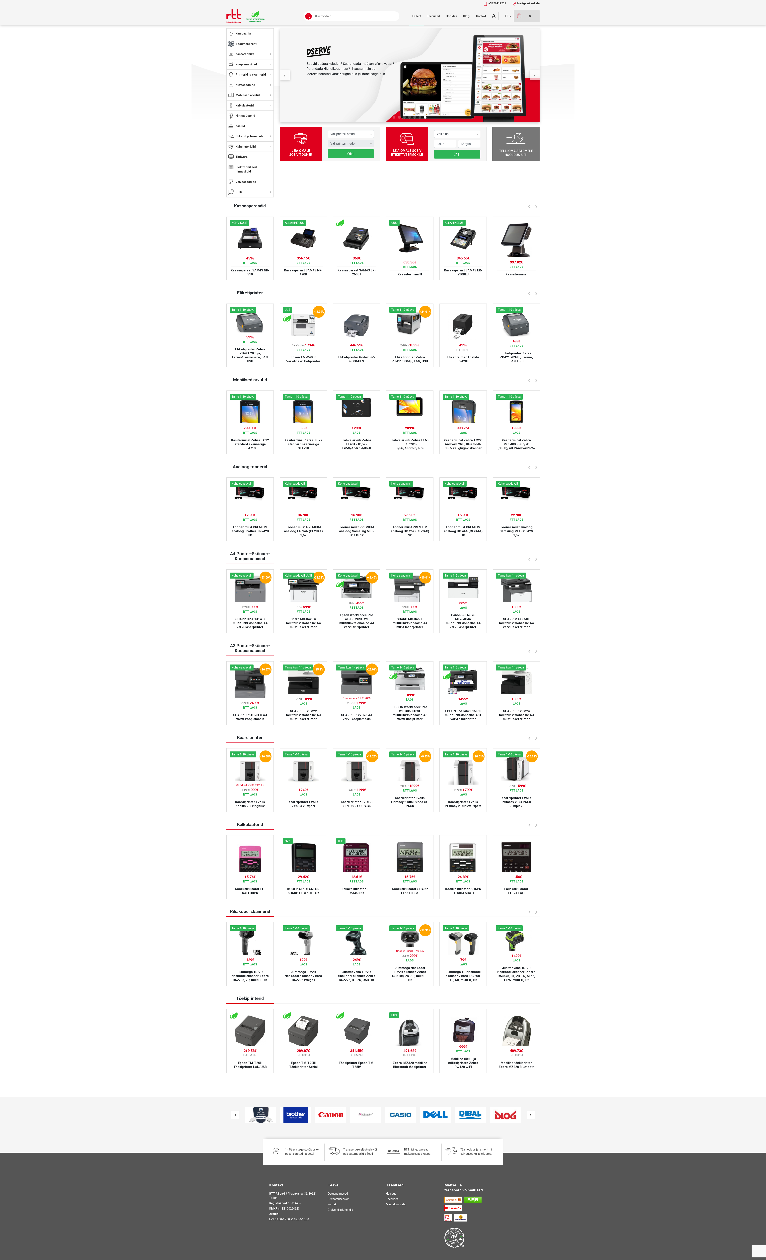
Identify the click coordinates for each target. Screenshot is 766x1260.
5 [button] (415, 117)
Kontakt (481, 16)
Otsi (350, 153)
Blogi (466, 16)
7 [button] (425, 117)
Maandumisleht (396, 1204)
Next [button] (535, 75)
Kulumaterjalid (246, 146)
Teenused (433, 16)
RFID (239, 192)
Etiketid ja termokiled (250, 136)
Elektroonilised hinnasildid (246, 169)
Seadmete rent (246, 44)
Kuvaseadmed (245, 85)
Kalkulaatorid (245, 105)
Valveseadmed (246, 182)
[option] (410, 75)
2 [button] (399, 117)
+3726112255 (498, 3)
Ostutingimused (338, 1193)
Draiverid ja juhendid (340, 1209)
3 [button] (404, 117)
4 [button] (410, 117)
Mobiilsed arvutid (248, 95)
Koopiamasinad (246, 64)
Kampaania (243, 33)
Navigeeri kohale (528, 3)
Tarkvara (242, 157)
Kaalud (240, 126)
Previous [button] (285, 75)
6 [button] (420, 117)
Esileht (416, 16)
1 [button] (394, 117)
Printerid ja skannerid (251, 74)
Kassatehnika (245, 54)
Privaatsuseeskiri (338, 1199)
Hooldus (451, 16)
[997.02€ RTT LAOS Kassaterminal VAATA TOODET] (516, 237)
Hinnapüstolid (245, 115)
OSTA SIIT (318, 102)
